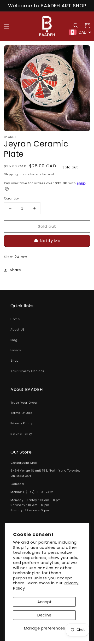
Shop (14, 360)
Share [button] (15, 270)
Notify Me (50, 240)
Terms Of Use (21, 413)
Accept (44, 601)
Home (15, 319)
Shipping (11, 174)
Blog (13, 340)
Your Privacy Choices (27, 371)
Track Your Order (24, 403)
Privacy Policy (21, 423)
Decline (44, 615)
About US (17, 329)
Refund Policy (21, 434)
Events (15, 350)
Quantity (11, 198)
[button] (6, 26)
